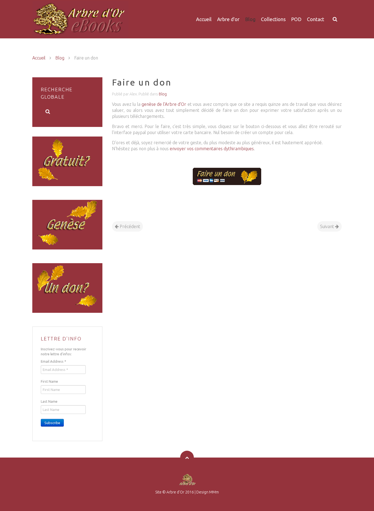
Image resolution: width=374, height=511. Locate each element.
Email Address (53, 361)
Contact (315, 19)
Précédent (129, 226)
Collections (273, 19)
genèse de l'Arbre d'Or (164, 104)
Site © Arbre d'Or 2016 (174, 492)
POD (296, 19)
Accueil (204, 19)
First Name (49, 381)
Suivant (327, 226)
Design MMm (207, 492)
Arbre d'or (228, 19)
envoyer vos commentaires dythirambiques (212, 148)
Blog (250, 19)
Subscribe (52, 423)
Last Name (49, 401)
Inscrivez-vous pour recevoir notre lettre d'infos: (63, 351)
